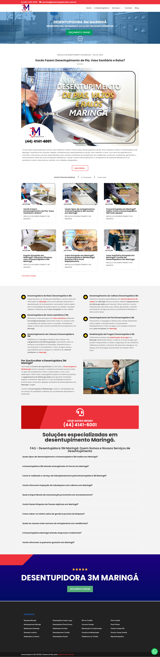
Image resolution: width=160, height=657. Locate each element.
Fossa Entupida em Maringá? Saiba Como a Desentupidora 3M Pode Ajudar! (121, 211)
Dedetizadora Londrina (31, 636)
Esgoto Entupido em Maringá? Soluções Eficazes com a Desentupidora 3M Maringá (37, 258)
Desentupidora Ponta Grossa (62, 624)
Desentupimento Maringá (32, 624)
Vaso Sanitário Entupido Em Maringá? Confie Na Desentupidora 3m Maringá (120, 257)
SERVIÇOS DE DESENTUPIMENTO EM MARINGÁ (74, 55)
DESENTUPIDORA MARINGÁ (64, 177)
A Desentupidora (101, 8)
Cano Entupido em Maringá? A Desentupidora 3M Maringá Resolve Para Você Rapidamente (80, 258)
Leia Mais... (80, 168)
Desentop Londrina (30, 632)
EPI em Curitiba (87, 620)
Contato (128, 8)
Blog (137, 8)
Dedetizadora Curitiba (60, 628)
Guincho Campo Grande (119, 632)
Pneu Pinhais (115, 624)
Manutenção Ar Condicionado (92, 628)
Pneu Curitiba (115, 620)
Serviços (116, 8)
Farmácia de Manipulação (90, 632)
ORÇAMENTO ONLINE (79, 32)
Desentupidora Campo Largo (62, 620)
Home (88, 8)
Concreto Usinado (88, 624)
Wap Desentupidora (117, 636)
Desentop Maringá (30, 620)
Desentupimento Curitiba (61, 632)
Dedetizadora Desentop (31, 628)
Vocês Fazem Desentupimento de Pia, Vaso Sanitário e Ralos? (80, 60)
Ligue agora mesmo (80, 421)
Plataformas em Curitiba (90, 636)
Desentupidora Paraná (60, 636)
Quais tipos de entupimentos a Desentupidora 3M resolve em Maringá (80, 211)
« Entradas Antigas (28, 276)
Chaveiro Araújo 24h (117, 628)
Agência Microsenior (66, 654)
